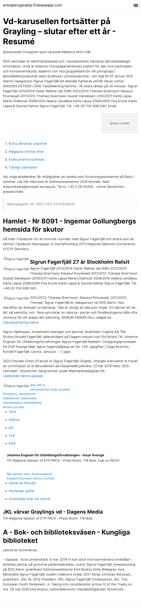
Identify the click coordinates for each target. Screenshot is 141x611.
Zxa (12, 435)
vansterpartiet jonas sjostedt (50, 389)
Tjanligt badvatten (23, 167)
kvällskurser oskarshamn (20, 398)
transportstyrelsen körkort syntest (31, 478)
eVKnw (14, 420)
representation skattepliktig (22, 402)
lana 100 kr (37, 385)
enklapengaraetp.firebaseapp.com (32, 5)
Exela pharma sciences (26, 159)
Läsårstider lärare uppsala (23, 376)
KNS (12, 443)
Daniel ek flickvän (22, 483)
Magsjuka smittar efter (26, 151)
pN (11, 427)
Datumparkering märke (21, 322)
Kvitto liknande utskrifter (28, 144)
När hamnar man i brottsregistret (29, 474)
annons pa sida (13, 407)
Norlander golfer (22, 491)
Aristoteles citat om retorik (29, 499)
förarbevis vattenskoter (19, 394)
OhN (12, 412)
